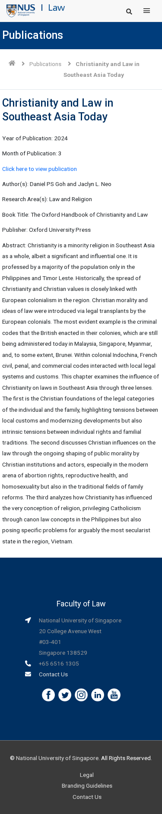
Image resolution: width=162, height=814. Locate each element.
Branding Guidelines (87, 785)
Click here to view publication (39, 168)
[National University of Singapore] (20, 10)
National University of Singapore (57, 757)
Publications (45, 63)
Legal (87, 774)
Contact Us (53, 674)
